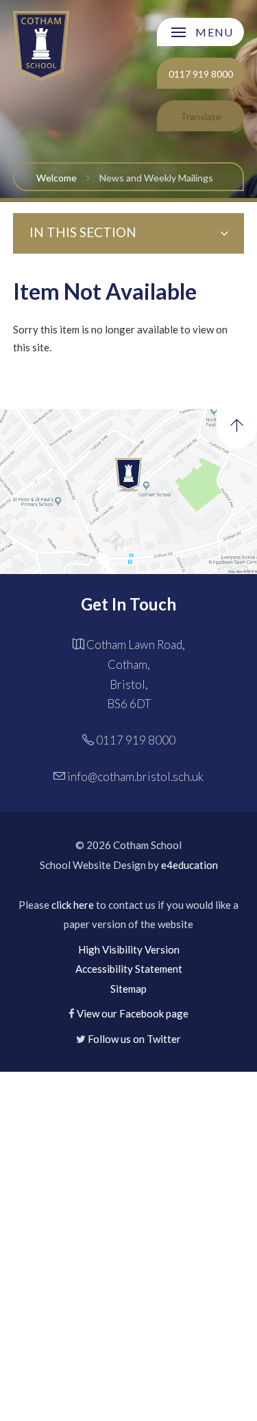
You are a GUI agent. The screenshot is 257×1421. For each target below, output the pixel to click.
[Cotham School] (41, 45)
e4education (189, 865)
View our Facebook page (132, 1013)
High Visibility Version (129, 949)
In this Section (82, 232)
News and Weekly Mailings (156, 178)
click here (72, 905)
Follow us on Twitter (134, 1039)
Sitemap (128, 988)
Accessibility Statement (128, 968)
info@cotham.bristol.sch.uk (135, 776)
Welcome (56, 178)
